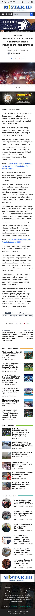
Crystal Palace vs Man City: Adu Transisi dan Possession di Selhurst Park (10, 391)
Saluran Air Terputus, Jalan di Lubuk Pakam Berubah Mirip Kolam (22, 550)
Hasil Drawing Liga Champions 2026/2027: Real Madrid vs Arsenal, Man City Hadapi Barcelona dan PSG (11, 378)
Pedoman (15, 611)
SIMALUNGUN (18, 35)
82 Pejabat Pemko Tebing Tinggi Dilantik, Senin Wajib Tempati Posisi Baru (23, 502)
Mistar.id (10, 48)
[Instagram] (25, 2)
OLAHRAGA (5, 359)
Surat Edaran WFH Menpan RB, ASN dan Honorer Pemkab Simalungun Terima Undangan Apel (9, 336)
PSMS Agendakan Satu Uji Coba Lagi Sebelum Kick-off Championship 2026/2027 (12, 354)
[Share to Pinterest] (19, 58)
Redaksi (9, 611)
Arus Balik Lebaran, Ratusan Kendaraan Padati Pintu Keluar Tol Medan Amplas (17, 166)
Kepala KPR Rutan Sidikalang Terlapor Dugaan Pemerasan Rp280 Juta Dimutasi (22, 538)
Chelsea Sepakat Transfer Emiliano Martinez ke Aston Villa (22, 474)
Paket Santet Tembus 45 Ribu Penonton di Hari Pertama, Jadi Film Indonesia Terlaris (23, 562)
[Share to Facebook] (11, 58)
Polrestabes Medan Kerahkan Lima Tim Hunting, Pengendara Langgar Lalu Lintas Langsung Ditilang (10, 413)
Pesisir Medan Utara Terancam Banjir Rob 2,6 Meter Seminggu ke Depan (22, 444)
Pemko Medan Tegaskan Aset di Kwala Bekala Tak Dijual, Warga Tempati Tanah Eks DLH (23, 514)
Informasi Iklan (24, 611)
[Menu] (3, 14)
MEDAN (4, 419)
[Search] (31, 14)
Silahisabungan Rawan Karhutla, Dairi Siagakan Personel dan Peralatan (11, 401)
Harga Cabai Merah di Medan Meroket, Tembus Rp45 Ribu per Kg (21, 484)
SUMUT (4, 406)
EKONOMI (15, 488)
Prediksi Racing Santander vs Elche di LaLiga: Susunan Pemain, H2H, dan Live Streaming (12, 366)
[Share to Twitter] (15, 58)
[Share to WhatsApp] (23, 58)
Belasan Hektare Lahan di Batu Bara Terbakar (22, 453)
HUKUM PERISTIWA (18, 456)
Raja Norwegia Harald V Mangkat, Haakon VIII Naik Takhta (23, 526)
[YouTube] (32, 2)
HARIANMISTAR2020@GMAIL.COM (21, 606)
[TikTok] (28, 2)
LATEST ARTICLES (19, 506)
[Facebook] (22, 2)
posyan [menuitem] (5, 152)
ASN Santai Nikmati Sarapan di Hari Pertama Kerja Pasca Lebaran (25, 335)
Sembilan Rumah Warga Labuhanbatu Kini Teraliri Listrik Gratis (22, 464)
